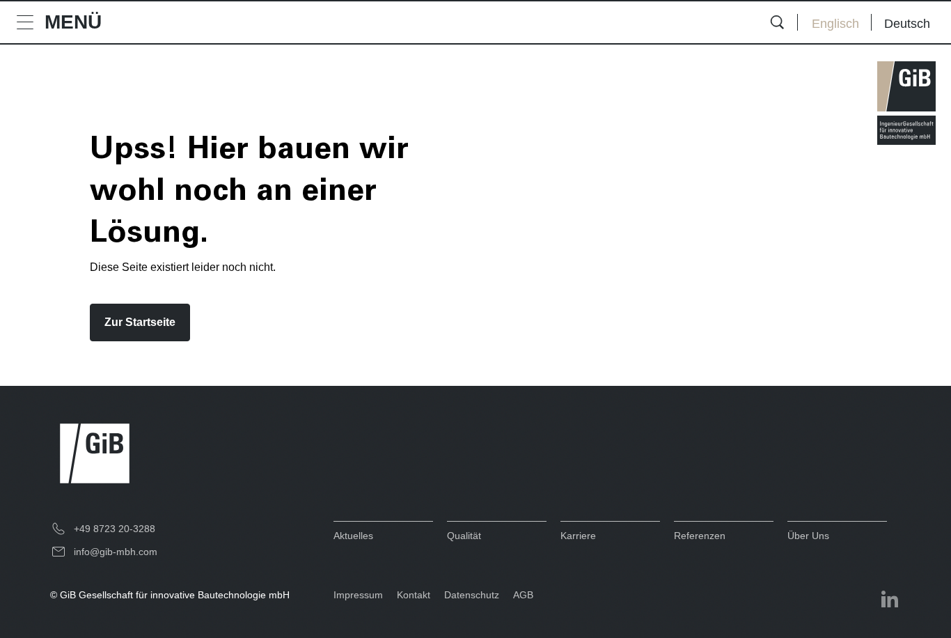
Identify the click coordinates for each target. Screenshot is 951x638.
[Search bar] (777, 22)
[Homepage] (906, 103)
